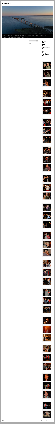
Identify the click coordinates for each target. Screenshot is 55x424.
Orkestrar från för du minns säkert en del (9, 37)
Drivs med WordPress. (45, 420)
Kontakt (37, 35)
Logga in (31, 46)
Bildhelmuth (6, 3)
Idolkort (33, 35)
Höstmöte (29, 35)
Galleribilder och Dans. (23, 35)
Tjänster (23, 37)
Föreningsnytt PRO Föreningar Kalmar (13, 35)
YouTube (26, 37)
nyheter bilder (41, 35)
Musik (45, 35)
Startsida (4, 35)
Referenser (19, 37)
